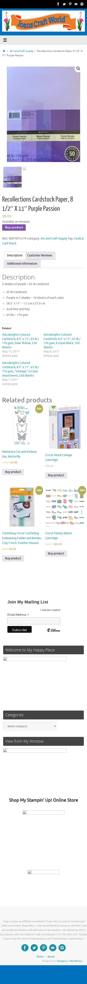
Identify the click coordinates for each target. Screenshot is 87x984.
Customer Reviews (39, 255)
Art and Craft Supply (21, 51)
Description (15, 255)
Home (40, 956)
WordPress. (76, 961)
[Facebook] (58, 4)
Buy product (14, 227)
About (51, 956)
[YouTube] (76, 4)
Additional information (22, 263)
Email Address (18, 615)
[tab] (15, 256)
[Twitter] (64, 4)
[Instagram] (82, 4)
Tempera (62, 961)
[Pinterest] (70, 4)
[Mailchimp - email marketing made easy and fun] (53, 633)
